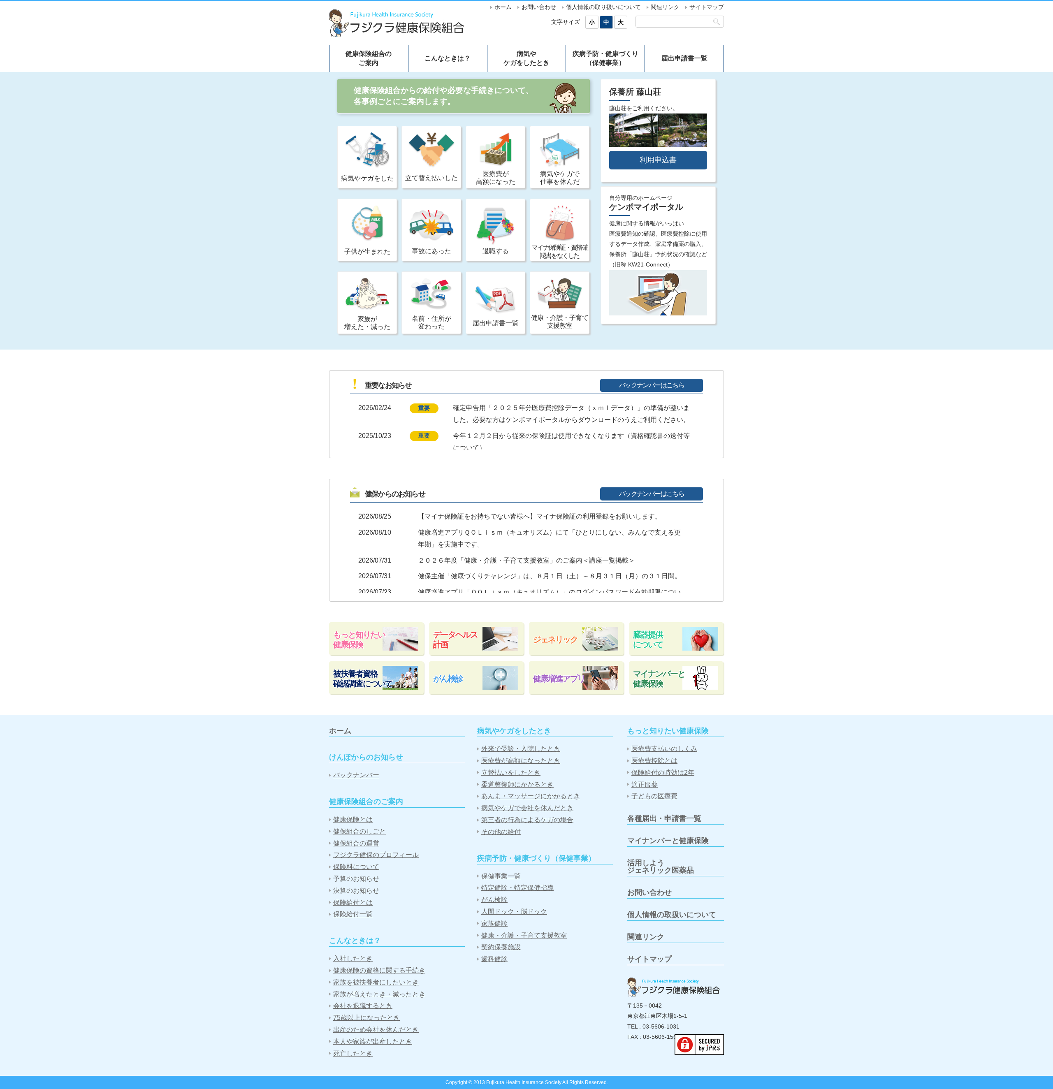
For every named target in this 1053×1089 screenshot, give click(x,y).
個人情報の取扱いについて (671, 915)
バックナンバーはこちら (651, 385)
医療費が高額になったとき (520, 760)
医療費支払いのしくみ (664, 748)
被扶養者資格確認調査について (362, 678)
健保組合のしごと (359, 831)
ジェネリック (555, 639)
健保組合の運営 (356, 843)
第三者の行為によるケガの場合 (527, 819)
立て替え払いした (431, 177)
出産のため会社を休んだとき (376, 1029)
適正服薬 (644, 784)
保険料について (356, 866)
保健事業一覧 (501, 876)
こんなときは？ (447, 58)
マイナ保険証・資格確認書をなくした (559, 251)
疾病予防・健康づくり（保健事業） (605, 58)
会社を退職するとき (362, 1005)
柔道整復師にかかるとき (517, 784)
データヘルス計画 (455, 639)
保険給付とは (353, 902)
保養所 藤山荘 (635, 91)
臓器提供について (648, 639)
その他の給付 (501, 831)
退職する (495, 251)
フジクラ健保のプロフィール (376, 854)
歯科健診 (494, 958)
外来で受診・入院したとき (520, 748)
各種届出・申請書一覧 (664, 818)
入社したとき (353, 958)
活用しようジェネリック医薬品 (660, 866)
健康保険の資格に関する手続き (379, 970)
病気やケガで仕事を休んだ (560, 177)
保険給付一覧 (353, 914)
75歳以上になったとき (366, 1017)
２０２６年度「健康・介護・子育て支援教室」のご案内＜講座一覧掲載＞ (526, 560)
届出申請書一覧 (684, 58)
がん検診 (448, 678)
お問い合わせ (539, 7)
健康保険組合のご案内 (369, 58)
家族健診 (494, 923)
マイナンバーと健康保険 (659, 678)
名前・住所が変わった (431, 322)
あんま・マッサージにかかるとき (530, 795)
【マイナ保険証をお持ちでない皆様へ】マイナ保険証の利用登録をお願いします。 (539, 516)
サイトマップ (706, 7)
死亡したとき (353, 1053)
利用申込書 (658, 160)
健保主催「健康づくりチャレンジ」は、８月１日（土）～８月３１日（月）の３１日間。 (549, 575)
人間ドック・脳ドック (514, 911)
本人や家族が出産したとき (372, 1041)
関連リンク (665, 7)
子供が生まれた (367, 251)
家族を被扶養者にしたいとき (376, 982)
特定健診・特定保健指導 (517, 887)
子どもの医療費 (654, 795)
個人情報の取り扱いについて (603, 7)
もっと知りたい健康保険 (359, 639)
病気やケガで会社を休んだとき (527, 807)
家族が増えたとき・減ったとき (379, 994)
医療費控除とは (654, 760)
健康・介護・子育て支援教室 (560, 321)
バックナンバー (356, 775)
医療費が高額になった (495, 177)
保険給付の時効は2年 (662, 772)
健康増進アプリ (559, 678)
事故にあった (431, 251)
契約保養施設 (501, 946)
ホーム (503, 7)
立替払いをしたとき (510, 772)
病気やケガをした (367, 178)
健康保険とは (353, 819)
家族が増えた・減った (367, 322)
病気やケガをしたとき (526, 58)
